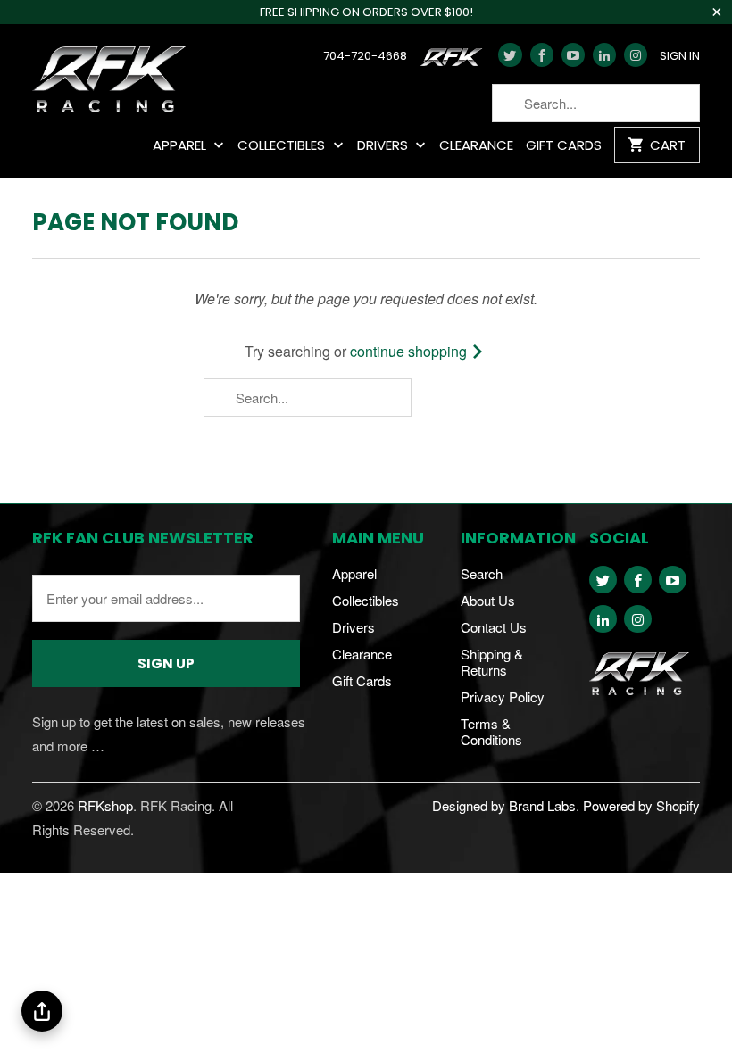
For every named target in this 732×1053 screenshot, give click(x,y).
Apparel (181, 145)
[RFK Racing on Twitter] (509, 55)
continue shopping (410, 351)
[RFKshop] (109, 80)
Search (482, 573)
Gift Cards (564, 145)
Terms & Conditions (491, 731)
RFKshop (105, 805)
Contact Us (494, 627)
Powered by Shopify (641, 805)
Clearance (476, 145)
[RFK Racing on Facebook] (541, 55)
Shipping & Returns (492, 661)
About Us (488, 600)
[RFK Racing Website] (455, 61)
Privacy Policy (503, 696)
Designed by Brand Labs (504, 805)
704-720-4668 (365, 56)
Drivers (384, 145)
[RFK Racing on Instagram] (635, 55)
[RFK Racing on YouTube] (573, 55)
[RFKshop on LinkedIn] (604, 55)
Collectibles (283, 145)
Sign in (680, 56)
